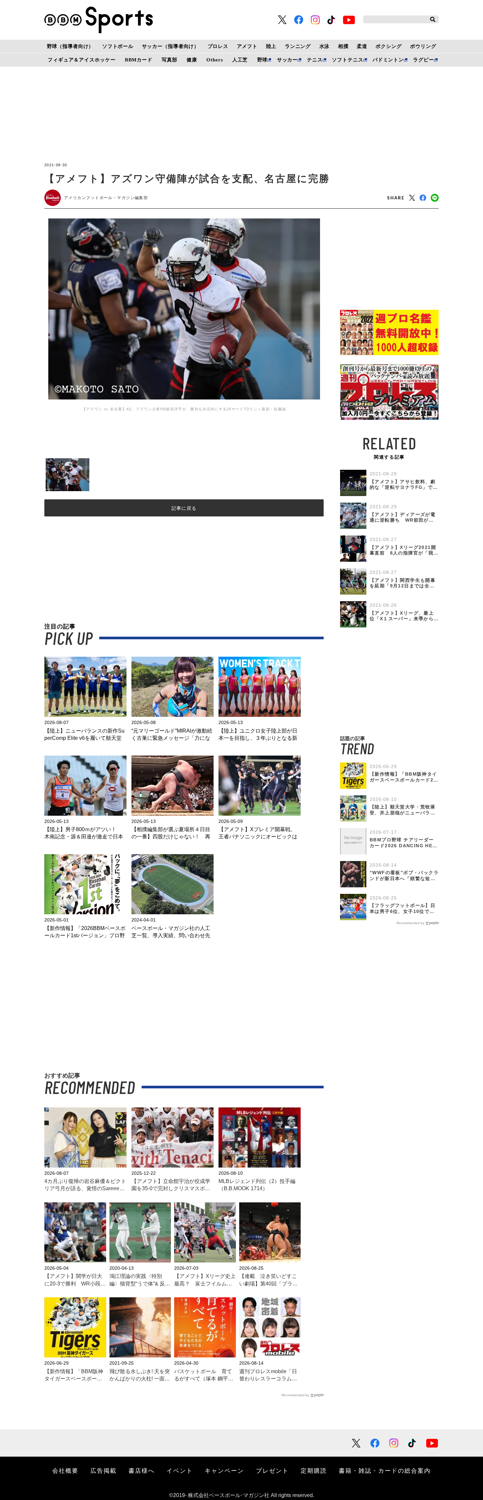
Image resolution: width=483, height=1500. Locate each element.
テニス (315, 59)
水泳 (324, 46)
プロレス (218, 46)
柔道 (362, 46)
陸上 (271, 46)
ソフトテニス (347, 59)
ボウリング (423, 46)
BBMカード (138, 59)
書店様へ (141, 1470)
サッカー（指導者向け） (170, 46)
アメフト (247, 46)
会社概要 (65, 1470)
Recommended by (295, 1395)
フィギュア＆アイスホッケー (81, 59)
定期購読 (314, 1470)
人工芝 (240, 59)
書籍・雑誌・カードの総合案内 (385, 1470)
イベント (180, 1470)
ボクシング (389, 46)
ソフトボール (117, 46)
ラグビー (423, 59)
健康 (192, 59)
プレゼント (272, 1470)
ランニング (298, 46)
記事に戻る (184, 508)
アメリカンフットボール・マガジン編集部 (106, 197)
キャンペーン (224, 1470)
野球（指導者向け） (70, 46)
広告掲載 (103, 1470)
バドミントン (388, 59)
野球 (262, 59)
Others (214, 59)
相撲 (343, 46)
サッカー (287, 59)
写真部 (169, 59)
